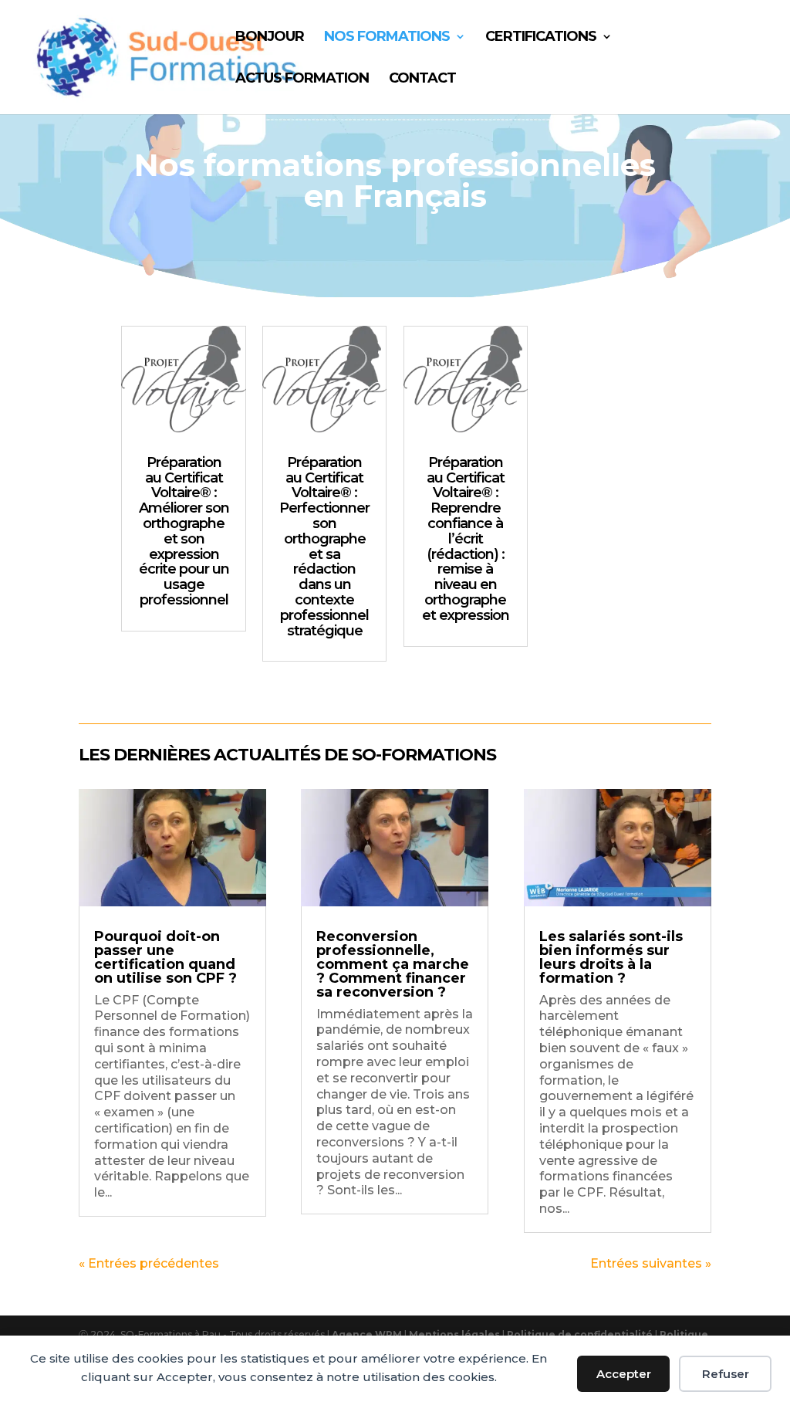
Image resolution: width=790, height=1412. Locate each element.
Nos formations (387, 38)
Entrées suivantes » (650, 1263)
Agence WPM (367, 1334)
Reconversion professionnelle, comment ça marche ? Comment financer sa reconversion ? (392, 964)
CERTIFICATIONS (540, 38)
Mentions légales (455, 1334)
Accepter (623, 1373)
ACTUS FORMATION (302, 79)
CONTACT (422, 79)
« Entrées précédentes (149, 1263)
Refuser (725, 1373)
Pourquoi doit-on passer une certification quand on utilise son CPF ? (165, 957)
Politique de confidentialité (581, 1334)
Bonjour (269, 38)
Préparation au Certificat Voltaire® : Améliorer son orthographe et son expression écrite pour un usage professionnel (184, 531)
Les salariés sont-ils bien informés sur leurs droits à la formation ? (611, 957)
